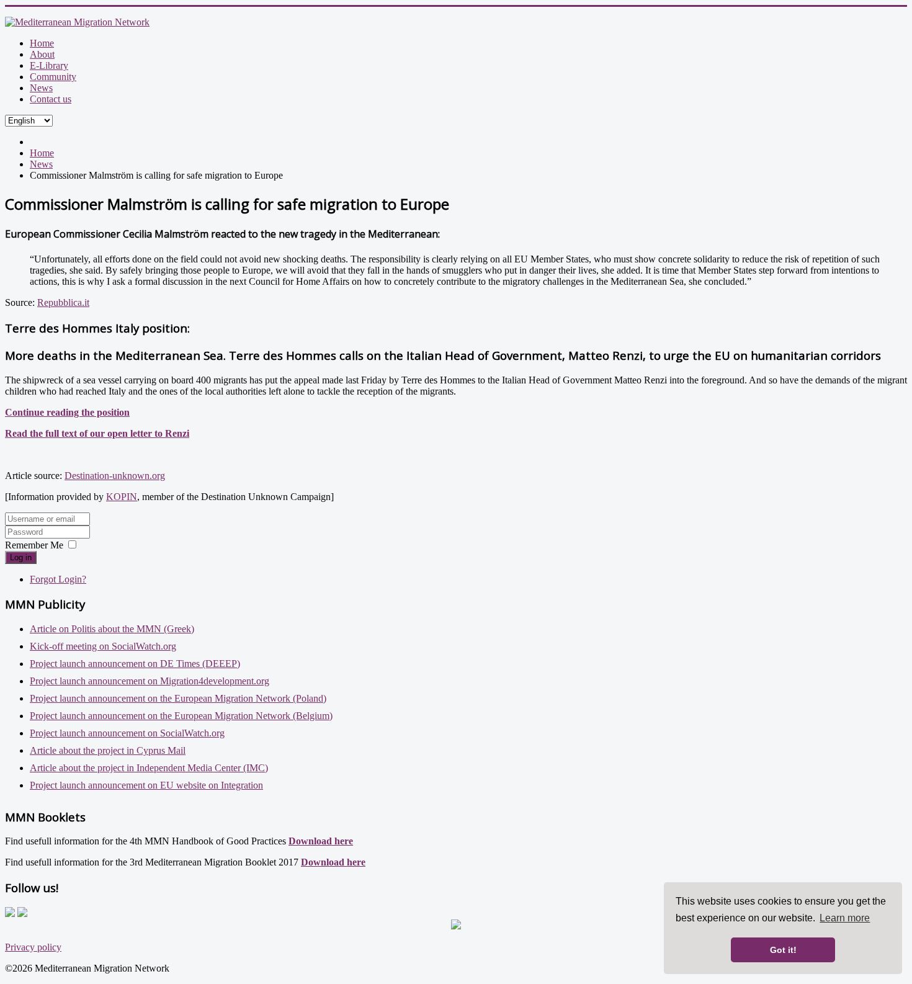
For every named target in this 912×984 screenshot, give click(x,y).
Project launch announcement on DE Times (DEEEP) (135, 663)
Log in (21, 557)
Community (53, 76)
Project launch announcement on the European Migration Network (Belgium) (181, 715)
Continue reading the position (67, 412)
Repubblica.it (63, 302)
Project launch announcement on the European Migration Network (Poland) (178, 698)
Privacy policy (33, 947)
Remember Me (34, 545)
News (41, 88)
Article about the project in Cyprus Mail (108, 750)
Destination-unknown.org (115, 475)
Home (42, 43)
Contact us (50, 99)
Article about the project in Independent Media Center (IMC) (149, 768)
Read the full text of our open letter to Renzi (97, 433)
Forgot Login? (58, 579)
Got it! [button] (783, 950)
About (42, 54)
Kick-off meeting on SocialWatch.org (103, 646)
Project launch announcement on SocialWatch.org (127, 733)
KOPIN (121, 496)
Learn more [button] (845, 918)
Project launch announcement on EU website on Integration (146, 785)
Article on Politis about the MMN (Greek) (112, 629)
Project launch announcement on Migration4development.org (149, 681)
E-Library (49, 65)
